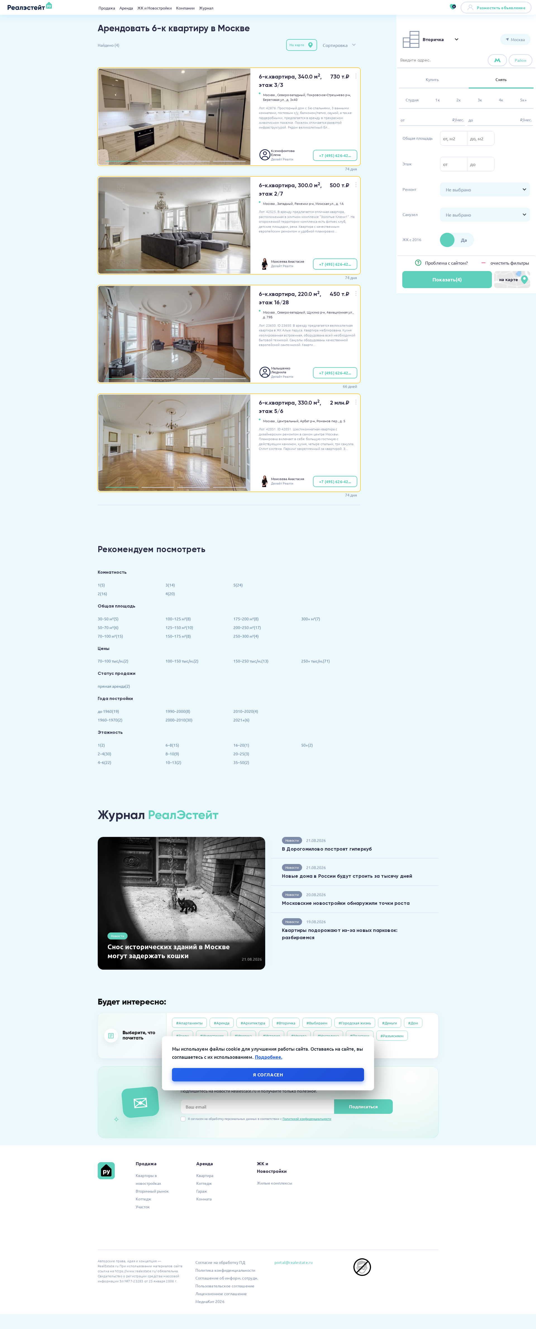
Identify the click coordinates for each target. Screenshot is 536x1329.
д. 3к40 (292, 99)
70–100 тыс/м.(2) (113, 660)
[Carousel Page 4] (229, 161)
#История (271, 1035)
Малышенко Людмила (280, 370)
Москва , (269, 94)
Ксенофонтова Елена (283, 152)
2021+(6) (241, 719)
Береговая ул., (274, 99)
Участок (143, 1206)
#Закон (182, 1035)
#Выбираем (317, 1023)
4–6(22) (104, 762)
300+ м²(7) (310, 618)
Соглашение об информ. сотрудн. (226, 1277)
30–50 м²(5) (108, 618)
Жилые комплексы (274, 1182)
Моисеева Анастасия (287, 261)
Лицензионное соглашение (221, 1293)
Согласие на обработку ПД (220, 1262)
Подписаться (363, 1106)
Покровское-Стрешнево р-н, (329, 94)
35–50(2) (241, 762)
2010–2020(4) (245, 711)
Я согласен (268, 1074)
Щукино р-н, (316, 312)
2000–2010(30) (179, 719)
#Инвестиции (212, 1035)
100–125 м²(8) (178, 618)
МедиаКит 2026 (209, 1301)
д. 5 (342, 421)
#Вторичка (285, 1023)
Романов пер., (328, 421)
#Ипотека (243, 1035)
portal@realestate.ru (293, 1262)
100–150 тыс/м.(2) (182, 660)
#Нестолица (328, 1035)
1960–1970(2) (110, 719)
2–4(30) (104, 753)
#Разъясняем (392, 1035)
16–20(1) (241, 744)
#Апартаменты (189, 1023)
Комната (204, 1198)
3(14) (170, 584)
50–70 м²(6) (108, 627)
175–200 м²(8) (246, 618)
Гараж (201, 1190)
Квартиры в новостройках (148, 1179)
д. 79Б (267, 317)
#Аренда (221, 1023)
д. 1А (340, 203)
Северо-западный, (291, 94)
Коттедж (143, 1198)
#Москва (299, 1035)
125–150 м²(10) (179, 627)
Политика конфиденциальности (225, 1270)
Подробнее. (268, 1057)
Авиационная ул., (340, 312)
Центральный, (288, 421)
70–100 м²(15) (110, 636)
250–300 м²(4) (246, 636)
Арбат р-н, (308, 421)
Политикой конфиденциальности (307, 1118)
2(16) (102, 593)
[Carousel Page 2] (158, 161)
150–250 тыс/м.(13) (251, 660)
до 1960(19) (108, 711)
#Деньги (389, 1023)
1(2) (101, 744)
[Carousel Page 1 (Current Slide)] (122, 161)
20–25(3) (241, 753)
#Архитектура (253, 1023)
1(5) (101, 584)
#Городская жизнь (355, 1023)
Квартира (204, 1175)
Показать (447, 279)
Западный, (285, 203)
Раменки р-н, (305, 203)
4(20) (170, 593)
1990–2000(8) (178, 711)
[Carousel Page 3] (193, 161)
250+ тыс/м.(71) (315, 660)
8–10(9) (172, 753)
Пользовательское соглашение (225, 1285)
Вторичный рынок (152, 1190)
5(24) (238, 584)
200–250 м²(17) (247, 627)
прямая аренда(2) (114, 686)
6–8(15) (172, 744)
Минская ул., (325, 203)
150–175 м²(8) (178, 636)
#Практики (359, 1035)
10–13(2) (173, 762)
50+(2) (307, 744)
